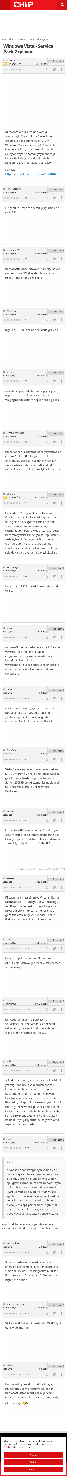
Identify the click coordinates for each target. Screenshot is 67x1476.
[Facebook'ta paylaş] (61, 69)
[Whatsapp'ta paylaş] (47, 69)
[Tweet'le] (54, 69)
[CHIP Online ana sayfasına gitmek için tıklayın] (23, 6)
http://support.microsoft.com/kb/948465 (31, 174)
